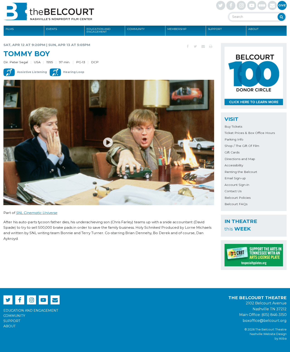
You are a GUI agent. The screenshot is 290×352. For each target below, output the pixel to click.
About (253, 29)
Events (51, 29)
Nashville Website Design (268, 334)
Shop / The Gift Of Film (242, 146)
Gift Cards (232, 152)
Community (136, 29)
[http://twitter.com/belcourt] (220, 5)
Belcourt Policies (238, 197)
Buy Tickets (233, 126)
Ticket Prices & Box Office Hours (250, 133)
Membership (176, 29)
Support (215, 29)
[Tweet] (195, 46)
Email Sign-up (235, 178)
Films (10, 29)
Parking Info (234, 139)
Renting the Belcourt (241, 172)
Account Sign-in (237, 185)
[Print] (210, 46)
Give (282, 5)
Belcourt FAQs (236, 204)
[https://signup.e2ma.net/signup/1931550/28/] (272, 5)
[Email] (203, 46)
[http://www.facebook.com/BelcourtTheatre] (230, 5)
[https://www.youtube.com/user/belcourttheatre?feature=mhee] (251, 5)
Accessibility (234, 165)
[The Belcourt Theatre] (48, 11)
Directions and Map (240, 159)
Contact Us (233, 191)
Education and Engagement (99, 30)
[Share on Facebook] (187, 46)
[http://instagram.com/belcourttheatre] (241, 5)
